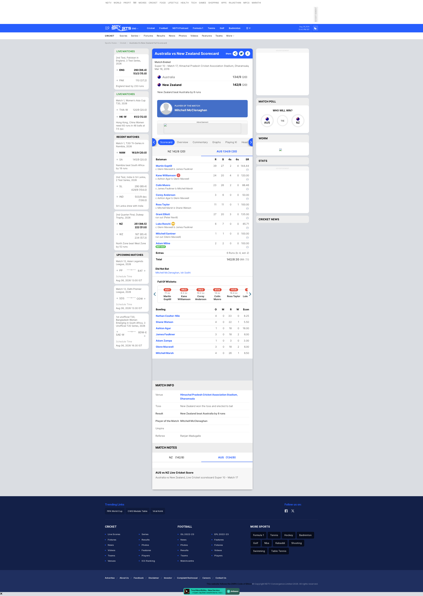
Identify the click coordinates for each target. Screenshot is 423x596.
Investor (168, 578)
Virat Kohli (158, 511)
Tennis (211, 28)
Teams (219, 35)
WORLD (117, 2)
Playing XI (231, 142)
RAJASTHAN (235, 2)
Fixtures (148, 35)
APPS (224, 2)
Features (207, 35)
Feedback (139, 578)
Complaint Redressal (187, 578)
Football (163, 28)
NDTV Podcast (180, 28)
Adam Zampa (164, 340)
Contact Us (220, 578)
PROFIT (127, 2)
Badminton (234, 28)
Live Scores (114, 534)
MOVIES (142, 2)
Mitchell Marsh (165, 353)
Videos (194, 35)
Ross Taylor (163, 204)
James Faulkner (165, 334)
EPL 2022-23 (221, 534)
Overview (182, 142)
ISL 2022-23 (187, 534)
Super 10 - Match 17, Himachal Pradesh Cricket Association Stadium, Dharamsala (202, 65)
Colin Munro (163, 185)
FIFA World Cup (114, 511)
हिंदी (134, 2)
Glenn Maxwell (164, 346)
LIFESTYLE (173, 2)
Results (161, 35)
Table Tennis (278, 551)
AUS (227, 151)
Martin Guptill (164, 165)
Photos (183, 35)
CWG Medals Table (137, 511)
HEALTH (185, 2)
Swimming (259, 551)
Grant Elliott (163, 214)
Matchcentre (187, 560)
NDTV (108, 2)
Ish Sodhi (185, 272)
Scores (123, 35)
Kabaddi (280, 543)
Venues (112, 560)
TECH (194, 2)
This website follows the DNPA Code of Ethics (229, 584)
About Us (124, 578)
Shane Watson (164, 322)
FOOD (163, 2)
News (172, 35)
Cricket (151, 28)
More (229, 35)
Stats (263, 160)
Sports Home (111, 43)
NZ (176, 151)
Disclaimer (154, 578)
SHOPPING (213, 2)
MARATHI (256, 2)
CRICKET (153, 2)
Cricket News (269, 219)
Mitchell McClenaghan (167, 272)
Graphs (216, 142)
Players (146, 555)
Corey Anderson (165, 194)
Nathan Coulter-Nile (168, 315)
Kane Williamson (167, 175)
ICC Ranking (148, 560)
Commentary (200, 142)
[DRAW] (282, 120)
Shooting (296, 543)
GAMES (202, 2)
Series (135, 35)
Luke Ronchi (165, 223)
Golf (222, 28)
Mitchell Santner (166, 233)
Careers (206, 578)
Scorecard (166, 142)
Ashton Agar (163, 328)
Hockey (288, 535)
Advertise (110, 578)
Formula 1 (198, 28)
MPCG (246, 2)
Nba (266, 543)
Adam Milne (163, 243)
